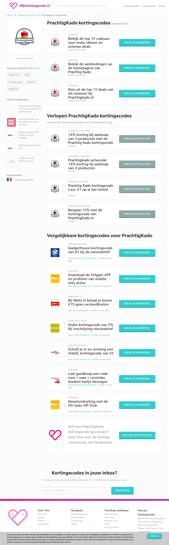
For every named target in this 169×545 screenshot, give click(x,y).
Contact (41, 520)
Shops (161, 5)
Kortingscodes (132, 5)
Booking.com (15, 82)
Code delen (43, 524)
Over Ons (42, 514)
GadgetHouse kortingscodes (84, 258)
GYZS (107, 524)
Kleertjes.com (110, 520)
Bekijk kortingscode (137, 138)
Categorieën (149, 5)
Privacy (41, 517)
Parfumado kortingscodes (150, 521)
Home (10, 15)
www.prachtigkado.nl (24, 58)
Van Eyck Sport (111, 527)
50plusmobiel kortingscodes (151, 518)
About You (14, 74)
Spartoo (31, 82)
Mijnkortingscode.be (24, 180)
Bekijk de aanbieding (137, 42)
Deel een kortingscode (137, 435)
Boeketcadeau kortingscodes (85, 385)
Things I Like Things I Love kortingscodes (150, 530)
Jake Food (109, 517)
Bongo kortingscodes (81, 335)
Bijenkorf (13, 89)
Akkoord (154, 536)
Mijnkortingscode (79, 514)
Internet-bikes (111, 514)
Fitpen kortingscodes (148, 525)
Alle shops (34, 68)
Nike (27, 74)
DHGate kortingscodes (82, 286)
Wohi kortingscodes (81, 310)
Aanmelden (122, 490)
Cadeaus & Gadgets (27, 15)
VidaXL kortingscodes (82, 359)
